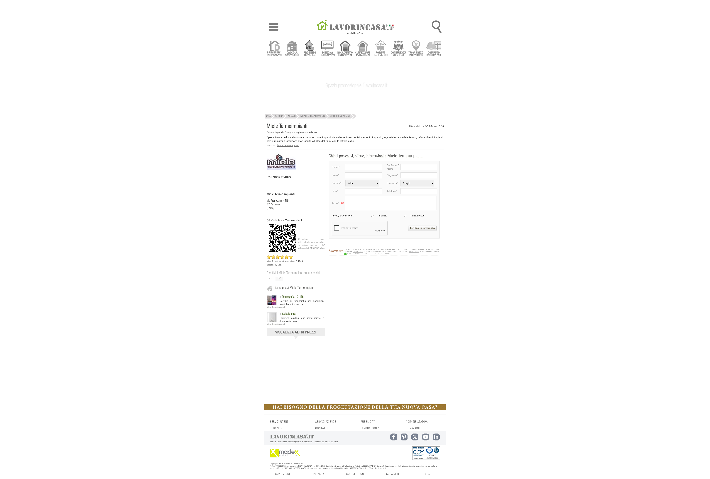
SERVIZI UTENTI (279, 421)
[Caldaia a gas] (272, 321)
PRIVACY (318, 474)
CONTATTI (321, 428)
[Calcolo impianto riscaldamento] (345, 48)
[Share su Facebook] (270, 279)
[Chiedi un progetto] (310, 48)
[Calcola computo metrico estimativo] (434, 48)
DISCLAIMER (391, 474)
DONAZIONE (413, 428)
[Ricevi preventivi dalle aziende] (274, 48)
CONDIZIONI (282, 474)
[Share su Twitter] (279, 279)
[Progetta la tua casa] (355, 409)
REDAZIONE (277, 428)
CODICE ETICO (355, 474)
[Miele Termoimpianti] (281, 168)
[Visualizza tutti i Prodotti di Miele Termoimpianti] (296, 338)
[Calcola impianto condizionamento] (363, 48)
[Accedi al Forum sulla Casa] (381, 48)
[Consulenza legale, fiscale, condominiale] (398, 48)
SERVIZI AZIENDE (325, 421)
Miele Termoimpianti (288, 145)
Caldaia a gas (289, 313)
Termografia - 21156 (292, 296)
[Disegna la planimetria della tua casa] (327, 48)
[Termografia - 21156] (272, 304)
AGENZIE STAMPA (417, 421)
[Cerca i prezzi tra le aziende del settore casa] (416, 48)
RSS (427, 474)
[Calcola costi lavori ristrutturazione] (292, 48)
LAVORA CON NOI (371, 428)
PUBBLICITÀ (368, 421)
